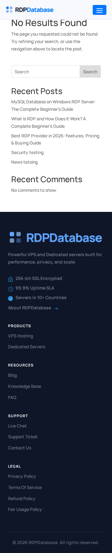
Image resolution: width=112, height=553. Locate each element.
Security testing (27, 152)
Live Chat (17, 426)
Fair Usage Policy (25, 509)
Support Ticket (23, 436)
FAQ (12, 397)
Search (90, 72)
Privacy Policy (22, 476)
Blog (12, 375)
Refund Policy (21, 498)
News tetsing (24, 162)
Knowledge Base (24, 386)
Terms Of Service (25, 487)
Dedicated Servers (26, 346)
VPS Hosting (20, 336)
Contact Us (19, 448)
